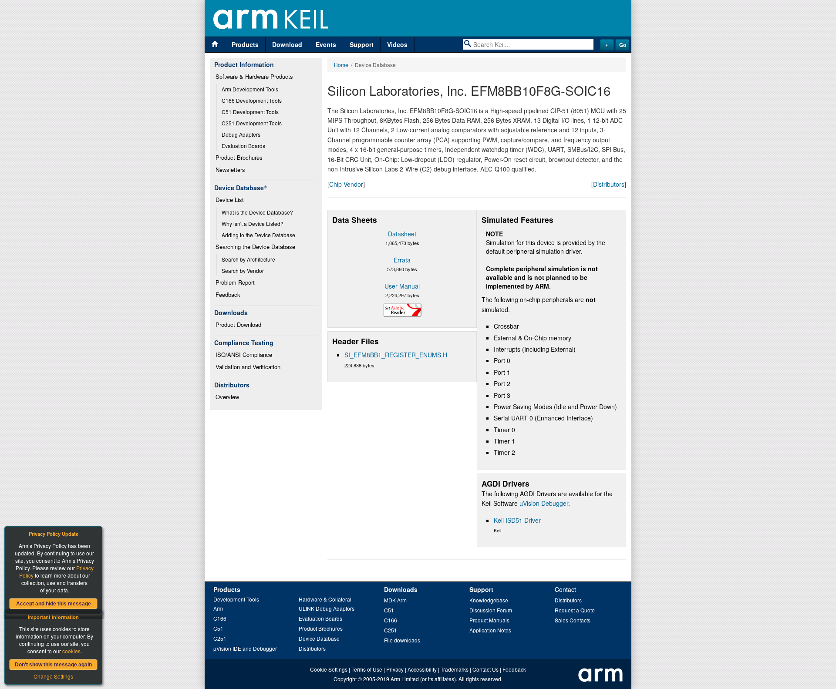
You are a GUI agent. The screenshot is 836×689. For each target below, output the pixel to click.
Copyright (345, 678)
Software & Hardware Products (254, 76)
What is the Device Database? (257, 212)
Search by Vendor (243, 270)
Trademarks (455, 669)
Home (341, 64)
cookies (71, 651)
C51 (218, 628)
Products (245, 44)
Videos (397, 44)
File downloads (402, 640)
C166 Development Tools (252, 100)
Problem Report (235, 282)
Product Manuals (489, 620)
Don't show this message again (53, 665)
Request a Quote (575, 610)
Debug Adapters (241, 134)
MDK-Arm (395, 600)
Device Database (319, 638)
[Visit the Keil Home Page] (215, 44)
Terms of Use (366, 669)
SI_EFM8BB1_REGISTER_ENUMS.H (395, 354)
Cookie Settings (328, 669)
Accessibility (422, 669)
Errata (402, 259)
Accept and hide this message (53, 604)
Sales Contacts (572, 620)
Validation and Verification (248, 367)
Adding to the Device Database (258, 235)
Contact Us (485, 669)
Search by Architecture (248, 259)
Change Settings (53, 676)
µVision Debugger (543, 503)
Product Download (238, 324)
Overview (227, 397)
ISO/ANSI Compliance (244, 354)
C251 (219, 638)
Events (326, 44)
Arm (218, 608)
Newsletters (230, 169)
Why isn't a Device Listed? (252, 223)
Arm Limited (405, 678)
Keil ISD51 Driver (517, 520)
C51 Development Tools (250, 111)
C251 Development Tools (252, 123)
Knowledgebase (488, 600)
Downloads (401, 589)
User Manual (402, 286)
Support (362, 44)
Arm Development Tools (250, 89)
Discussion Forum (490, 610)
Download (287, 44)
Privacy (395, 669)
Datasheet (402, 233)
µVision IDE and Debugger (245, 648)
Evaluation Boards (243, 145)
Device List (230, 199)
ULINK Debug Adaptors (326, 608)
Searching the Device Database (255, 246)
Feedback (228, 294)
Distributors (608, 184)
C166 (219, 618)
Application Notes (490, 630)
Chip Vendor (346, 184)
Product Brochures (239, 157)
